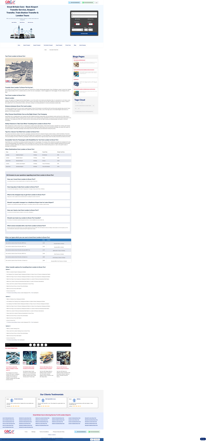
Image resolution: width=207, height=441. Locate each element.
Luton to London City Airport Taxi (9, 423)
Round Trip (91, 19)
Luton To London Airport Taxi (8, 425)
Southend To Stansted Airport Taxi (25, 421)
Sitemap (33, 431)
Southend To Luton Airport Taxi (25, 423)
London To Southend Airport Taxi (75, 421)
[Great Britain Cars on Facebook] (48, 434)
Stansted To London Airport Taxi (91, 421)
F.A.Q (26, 431)
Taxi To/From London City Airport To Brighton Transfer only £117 (12, 368)
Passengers (76, 21)
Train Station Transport (48, 45)
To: (73, 16)
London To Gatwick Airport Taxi (74, 423)
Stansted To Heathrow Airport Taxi (91, 425)
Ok (91, 439)
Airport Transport (26, 45)
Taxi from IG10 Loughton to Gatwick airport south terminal (84, 89)
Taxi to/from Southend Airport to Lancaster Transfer (83, 105)
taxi (75, 102)
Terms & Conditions (44, 431)
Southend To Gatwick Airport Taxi (25, 419)
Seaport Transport (36, 45)
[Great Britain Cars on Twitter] (49, 434)
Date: (73, 27)
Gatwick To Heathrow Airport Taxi (58, 419)
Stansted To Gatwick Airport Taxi (91, 423)
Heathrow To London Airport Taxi (42, 419)
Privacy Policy (96, 439)
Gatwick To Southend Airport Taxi (58, 423)
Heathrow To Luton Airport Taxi (41, 423)
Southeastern (35, 292)
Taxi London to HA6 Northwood (79, 60)
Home (19, 45)
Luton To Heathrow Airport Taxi (8, 419)
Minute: (89, 27)
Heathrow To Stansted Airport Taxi (42, 421)
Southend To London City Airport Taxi (26, 427)
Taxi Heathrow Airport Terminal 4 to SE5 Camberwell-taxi (84, 111)
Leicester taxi (76, 79)
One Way (78, 19)
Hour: (85, 27)
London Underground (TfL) (25, 292)
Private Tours (68, 45)
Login (96, 2)
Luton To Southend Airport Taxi (8, 421)
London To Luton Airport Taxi (74, 419)
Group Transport (59, 45)
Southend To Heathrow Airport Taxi (25, 425)
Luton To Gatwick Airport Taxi (8, 427)
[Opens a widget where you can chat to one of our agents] (203, 439)
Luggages (89, 21)
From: (74, 13)
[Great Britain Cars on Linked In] (53, 434)
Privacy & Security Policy (58, 431)
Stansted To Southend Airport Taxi (91, 419)
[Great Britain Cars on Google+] (51, 434)
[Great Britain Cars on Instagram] (52, 434)
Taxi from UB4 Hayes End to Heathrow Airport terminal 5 (84, 69)
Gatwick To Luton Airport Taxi (57, 421)
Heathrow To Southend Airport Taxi (42, 425)
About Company (82, 45)
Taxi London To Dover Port (53, 49)
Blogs (75, 45)
